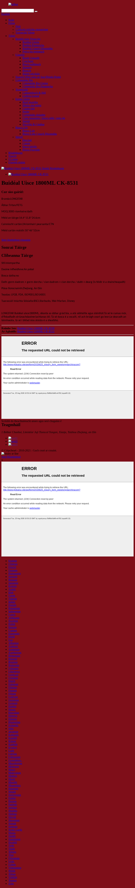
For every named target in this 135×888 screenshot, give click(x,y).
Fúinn (11, 23)
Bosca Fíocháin (31, 149)
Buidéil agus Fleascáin (27, 38)
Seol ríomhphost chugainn (15, 239)
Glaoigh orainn (16, 162)
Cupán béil (28, 108)
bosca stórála (29, 146)
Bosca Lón (21, 127)
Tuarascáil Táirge (25, 32)
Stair (18, 26)
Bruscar (26, 70)
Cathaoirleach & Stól (34, 92)
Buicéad (27, 140)
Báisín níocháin (31, 73)
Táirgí (11, 35)
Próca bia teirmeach (33, 51)
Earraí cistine (22, 99)
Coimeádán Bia (24, 80)
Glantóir (20, 54)
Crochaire (27, 61)
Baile (11, 19)
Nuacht (12, 156)
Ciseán (26, 143)
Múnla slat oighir (31, 105)
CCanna (13, 159)
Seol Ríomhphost (11, 456)
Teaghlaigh (21, 89)
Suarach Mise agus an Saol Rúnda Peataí (38, 76)
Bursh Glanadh (30, 57)
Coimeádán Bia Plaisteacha (37, 86)
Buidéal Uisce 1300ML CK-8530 (35, 328)
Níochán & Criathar (33, 124)
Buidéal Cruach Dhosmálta (37, 48)
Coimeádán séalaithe (33, 114)
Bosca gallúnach (31, 64)
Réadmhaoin (15, 152)
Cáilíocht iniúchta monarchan (31, 29)
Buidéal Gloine (30, 42)
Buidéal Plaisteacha (33, 45)
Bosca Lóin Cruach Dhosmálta (39, 133)
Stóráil (26, 121)
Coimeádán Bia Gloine (35, 83)
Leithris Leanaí (30, 95)
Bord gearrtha (30, 102)
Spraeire (27, 67)
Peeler (25, 111)
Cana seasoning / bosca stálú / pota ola (43, 118)
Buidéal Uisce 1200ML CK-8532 (35, 331)
